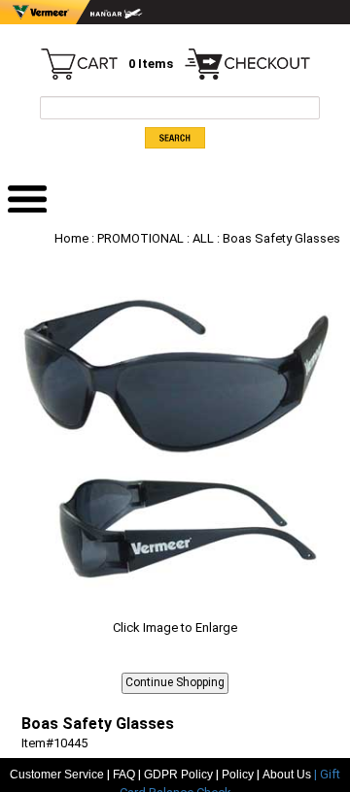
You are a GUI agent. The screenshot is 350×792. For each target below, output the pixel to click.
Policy (238, 774)
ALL (203, 238)
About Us (288, 774)
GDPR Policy (178, 774)
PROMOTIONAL (140, 238)
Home (71, 238)
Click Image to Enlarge (175, 627)
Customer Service (57, 774)
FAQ (124, 774)
